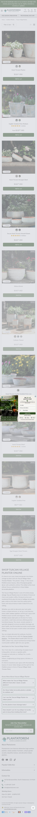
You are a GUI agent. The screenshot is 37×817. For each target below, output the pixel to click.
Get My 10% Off (27, 413)
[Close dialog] (35, 396)
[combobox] (21, 410)
